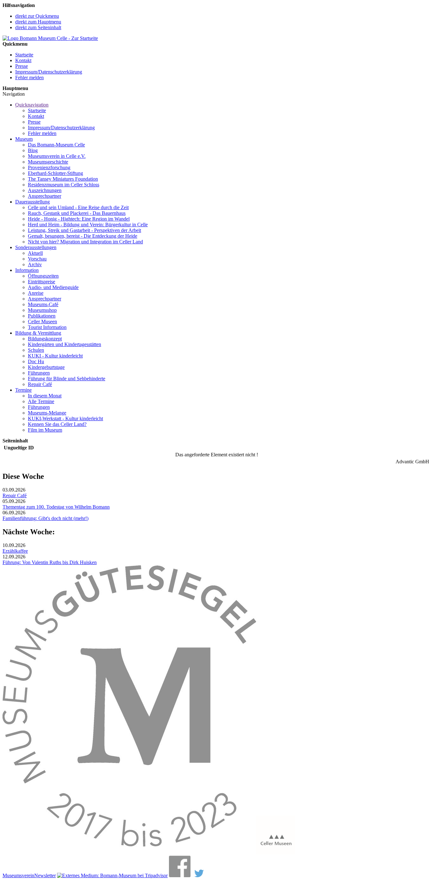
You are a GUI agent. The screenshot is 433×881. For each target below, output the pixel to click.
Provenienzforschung (49, 167)
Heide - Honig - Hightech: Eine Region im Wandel (79, 219)
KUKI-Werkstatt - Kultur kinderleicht (65, 418)
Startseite (24, 54)
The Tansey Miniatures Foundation (63, 179)
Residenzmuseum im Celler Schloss (63, 184)
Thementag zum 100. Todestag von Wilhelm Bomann (56, 507)
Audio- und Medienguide (53, 287)
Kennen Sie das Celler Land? (57, 424)
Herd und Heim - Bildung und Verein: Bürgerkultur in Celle (88, 224)
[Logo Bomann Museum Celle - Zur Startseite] (50, 38)
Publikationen (41, 315)
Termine (23, 390)
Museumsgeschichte (48, 161)
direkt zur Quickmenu (37, 16)
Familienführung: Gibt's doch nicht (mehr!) (45, 518)
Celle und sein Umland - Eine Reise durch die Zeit (78, 207)
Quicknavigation (31, 104)
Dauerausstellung (32, 201)
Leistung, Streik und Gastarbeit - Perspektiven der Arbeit (84, 230)
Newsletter (45, 875)
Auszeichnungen (44, 190)
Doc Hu (36, 361)
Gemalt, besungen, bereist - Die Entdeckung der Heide (82, 236)
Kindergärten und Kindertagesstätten (64, 344)
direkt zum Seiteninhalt (38, 27)
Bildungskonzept (45, 338)
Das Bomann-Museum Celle (56, 144)
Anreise (35, 293)
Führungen (39, 373)
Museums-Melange (47, 412)
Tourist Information (47, 327)
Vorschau (37, 258)
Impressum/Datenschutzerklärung (48, 71)
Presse (21, 66)
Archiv (35, 264)
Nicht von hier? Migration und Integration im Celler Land (85, 241)
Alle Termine (41, 401)
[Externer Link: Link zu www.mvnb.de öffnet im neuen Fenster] (129, 852)
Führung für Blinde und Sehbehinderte (66, 378)
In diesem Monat (44, 395)
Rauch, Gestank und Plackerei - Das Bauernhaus (77, 213)
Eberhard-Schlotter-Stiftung (55, 173)
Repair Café (40, 384)
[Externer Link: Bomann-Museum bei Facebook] (180, 875)
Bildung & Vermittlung (38, 333)
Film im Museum (45, 430)
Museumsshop (42, 310)
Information (27, 270)
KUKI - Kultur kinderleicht (55, 355)
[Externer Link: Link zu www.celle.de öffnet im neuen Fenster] (275, 852)
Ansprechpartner (44, 196)
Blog (33, 150)
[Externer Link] (112, 875)
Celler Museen (42, 321)
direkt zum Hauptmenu (38, 21)
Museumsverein (18, 875)
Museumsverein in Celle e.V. (57, 156)
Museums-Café (43, 304)
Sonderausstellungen (35, 247)
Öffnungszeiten (43, 276)
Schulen (36, 350)
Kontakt (23, 60)
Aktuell (35, 253)
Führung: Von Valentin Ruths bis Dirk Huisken (50, 562)
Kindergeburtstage (46, 367)
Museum (24, 139)
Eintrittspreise (41, 281)
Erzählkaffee (15, 551)
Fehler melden (29, 77)
